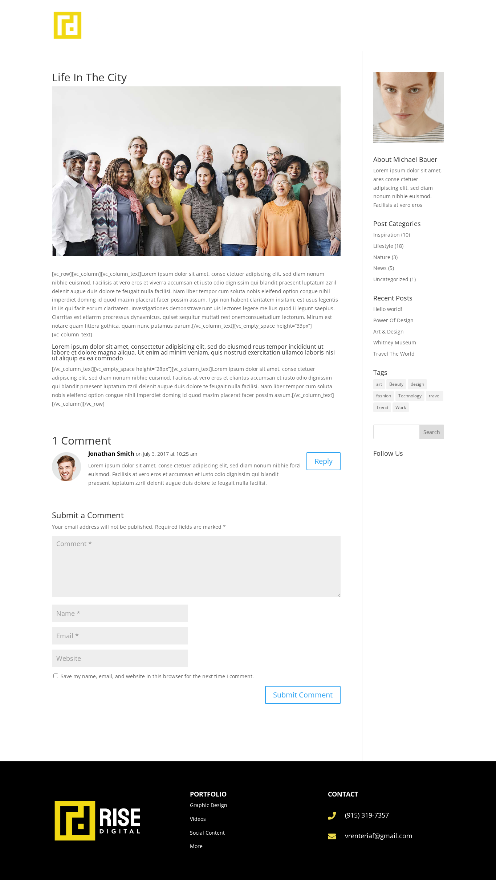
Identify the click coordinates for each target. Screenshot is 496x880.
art (379, 384)
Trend (382, 407)
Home (230, 25)
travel (434, 396)
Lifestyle (383, 245)
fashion (383, 396)
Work (400, 407)
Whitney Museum (394, 342)
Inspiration (386, 234)
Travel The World (394, 353)
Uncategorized (390, 279)
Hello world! (387, 309)
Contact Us (330, 25)
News (380, 268)
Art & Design (388, 331)
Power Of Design (393, 320)
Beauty (396, 384)
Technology (410, 396)
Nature (381, 257)
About (254, 25)
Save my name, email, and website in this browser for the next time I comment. (157, 676)
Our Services (288, 25)
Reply (323, 461)
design (417, 384)
